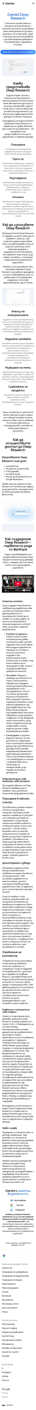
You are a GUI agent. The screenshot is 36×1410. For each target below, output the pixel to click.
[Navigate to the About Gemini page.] (8, 3)
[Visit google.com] (18, 1389)
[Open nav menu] (33, 3)
